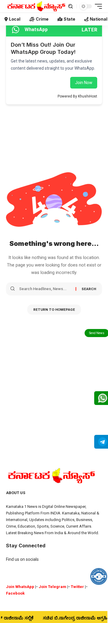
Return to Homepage (54, 309)
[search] (70, 6)
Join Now (83, 82)
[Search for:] (45, 288)
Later (89, 30)
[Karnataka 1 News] (36, 6)
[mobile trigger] (97, 6)
